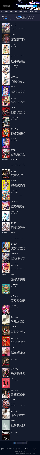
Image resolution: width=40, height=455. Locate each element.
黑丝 (24, 19)
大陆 (22, 16)
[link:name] (2, 445)
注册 (36, 1)
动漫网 (6, 6)
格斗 (10, 18)
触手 (8, 19)
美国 (27, 16)
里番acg (11, 11)
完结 (26, 17)
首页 (2, 11)
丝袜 (22, 19)
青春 (31, 18)
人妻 (33, 19)
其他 (33, 16)
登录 (34, 1)
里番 (29, 19)
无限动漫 (20, 11)
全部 (19, 16)
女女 (3, 20)
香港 (23, 16)
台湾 (25, 16)
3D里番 (16, 11)
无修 (20, 19)
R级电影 (36, 11)
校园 (17, 18)
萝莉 (14, 19)
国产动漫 (31, 11)
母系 (31, 19)
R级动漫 (6, 11)
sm (5, 19)
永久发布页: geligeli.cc (18, 448)
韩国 (31, 16)
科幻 (27, 18)
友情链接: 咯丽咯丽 (11, 448)
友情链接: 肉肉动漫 (3, 448)
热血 (8, 18)
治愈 (16, 19)
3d (6, 19)
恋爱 (12, 18)
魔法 (32, 18)
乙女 (12, 19)
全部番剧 (5, 1)
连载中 (24, 17)
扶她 (27, 19)
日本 (29, 16)
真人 (29, 18)
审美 (18, 19)
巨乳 (25, 19)
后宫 (10, 19)
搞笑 (19, 18)
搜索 (34, 5)
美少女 (15, 18)
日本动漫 (26, 11)
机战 (25, 18)
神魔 (23, 18)
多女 (5, 20)
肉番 (3, 19)
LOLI (21, 18)
